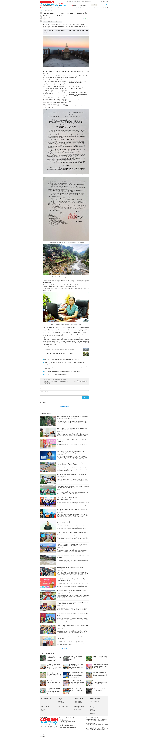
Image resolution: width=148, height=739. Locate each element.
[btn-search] (107, 5)
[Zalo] (41, 15)
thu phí (55, 379)
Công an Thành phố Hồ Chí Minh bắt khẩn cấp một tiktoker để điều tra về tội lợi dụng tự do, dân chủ (72, 429)
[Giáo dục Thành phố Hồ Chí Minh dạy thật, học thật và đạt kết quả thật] (48, 513)
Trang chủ (42, 10)
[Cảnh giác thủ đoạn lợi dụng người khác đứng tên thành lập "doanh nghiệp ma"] (48, 479)
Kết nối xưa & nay (61, 702)
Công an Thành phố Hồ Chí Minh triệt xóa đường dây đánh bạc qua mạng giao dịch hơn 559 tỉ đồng (72, 602)
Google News (88, 1)
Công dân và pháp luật (94, 701)
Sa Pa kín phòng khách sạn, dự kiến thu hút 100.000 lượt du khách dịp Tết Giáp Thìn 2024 (65, 367)
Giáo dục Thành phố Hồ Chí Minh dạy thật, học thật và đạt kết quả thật (72, 510)
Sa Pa (65, 379)
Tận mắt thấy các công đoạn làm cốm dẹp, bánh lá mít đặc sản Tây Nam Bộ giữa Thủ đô (53, 674)
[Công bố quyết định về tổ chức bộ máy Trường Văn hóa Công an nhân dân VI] (48, 444)
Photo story (92, 713)
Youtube (78, 1)
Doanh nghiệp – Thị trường (46, 707)
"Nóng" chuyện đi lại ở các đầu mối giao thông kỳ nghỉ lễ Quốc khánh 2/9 (72, 568)
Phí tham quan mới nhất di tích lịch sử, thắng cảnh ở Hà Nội (58, 353)
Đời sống (43, 709)
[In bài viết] (41, 21)
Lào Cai (60, 379)
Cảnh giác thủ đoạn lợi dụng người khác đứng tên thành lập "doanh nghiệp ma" (71, 475)
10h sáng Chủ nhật (77, 709)
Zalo (74, 1)
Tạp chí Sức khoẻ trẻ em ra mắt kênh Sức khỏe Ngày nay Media (72, 532)
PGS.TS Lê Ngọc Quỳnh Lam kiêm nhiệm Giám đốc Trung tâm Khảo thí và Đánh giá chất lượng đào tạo (72, 452)
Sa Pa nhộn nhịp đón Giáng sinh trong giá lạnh (56, 374)
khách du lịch (54, 381)
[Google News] (86, 19)
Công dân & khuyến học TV (95, 707)
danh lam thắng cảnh (64, 381)
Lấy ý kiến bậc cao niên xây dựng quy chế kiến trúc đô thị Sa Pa (61, 359)
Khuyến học (54, 7)
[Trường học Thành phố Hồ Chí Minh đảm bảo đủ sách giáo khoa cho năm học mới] (48, 629)
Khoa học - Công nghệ (88, 7)
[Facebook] (41, 13)
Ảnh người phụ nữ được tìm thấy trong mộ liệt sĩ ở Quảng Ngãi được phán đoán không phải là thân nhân (72, 417)
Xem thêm (64, 648)
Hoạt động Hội (60, 699)
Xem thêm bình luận (64, 406)
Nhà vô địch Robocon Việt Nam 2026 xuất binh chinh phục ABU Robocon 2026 (72, 637)
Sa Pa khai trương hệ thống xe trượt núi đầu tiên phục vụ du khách (62, 371)
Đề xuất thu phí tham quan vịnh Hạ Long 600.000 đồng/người (59, 349)
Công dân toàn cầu (78, 702)
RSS (41, 726)
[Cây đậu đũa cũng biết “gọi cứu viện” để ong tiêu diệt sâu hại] (89, 658)
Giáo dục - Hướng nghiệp (79, 701)
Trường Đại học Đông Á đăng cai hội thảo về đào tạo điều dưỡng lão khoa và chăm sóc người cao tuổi (73, 487)
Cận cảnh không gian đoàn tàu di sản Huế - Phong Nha (53, 681)
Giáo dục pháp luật (70, 7)
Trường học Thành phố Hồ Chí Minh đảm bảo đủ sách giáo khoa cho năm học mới (72, 626)
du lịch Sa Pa (47, 381)
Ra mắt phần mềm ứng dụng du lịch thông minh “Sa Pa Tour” (77, 87)
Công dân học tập (62, 7)
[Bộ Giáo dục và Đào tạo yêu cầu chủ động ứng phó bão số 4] (66, 658)
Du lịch (42, 710)
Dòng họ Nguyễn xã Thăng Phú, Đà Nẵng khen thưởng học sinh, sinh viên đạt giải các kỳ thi (76, 666)
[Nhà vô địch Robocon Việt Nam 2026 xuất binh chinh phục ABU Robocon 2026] (48, 641)
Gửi (85, 397)
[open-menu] (107, 8)
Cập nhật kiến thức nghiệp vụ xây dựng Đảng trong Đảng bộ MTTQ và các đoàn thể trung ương (72, 579)
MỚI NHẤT (75, 5)
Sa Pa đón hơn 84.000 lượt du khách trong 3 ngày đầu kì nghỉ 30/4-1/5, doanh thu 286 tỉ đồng (65, 363)
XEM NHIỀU (83, 5)
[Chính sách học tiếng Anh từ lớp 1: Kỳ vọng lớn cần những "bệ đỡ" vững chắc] (66, 683)
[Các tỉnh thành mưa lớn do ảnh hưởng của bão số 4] (89, 691)
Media (104, 7)
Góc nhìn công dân (98, 7)
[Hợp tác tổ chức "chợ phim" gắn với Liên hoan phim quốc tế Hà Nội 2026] (48, 618)
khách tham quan (48, 379)
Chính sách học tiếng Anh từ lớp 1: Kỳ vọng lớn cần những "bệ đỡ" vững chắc (76, 682)
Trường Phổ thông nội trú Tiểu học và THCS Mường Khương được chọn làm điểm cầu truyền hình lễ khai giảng (72, 545)
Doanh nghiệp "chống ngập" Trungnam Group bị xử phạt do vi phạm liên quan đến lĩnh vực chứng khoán (72, 463)
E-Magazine (92, 710)
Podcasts (92, 709)
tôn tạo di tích (47, 383)
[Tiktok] (54, 727)
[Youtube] (51, 727)
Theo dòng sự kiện (46, 7)
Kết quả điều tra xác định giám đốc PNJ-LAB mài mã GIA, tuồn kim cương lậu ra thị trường (72, 521)
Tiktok (83, 1)
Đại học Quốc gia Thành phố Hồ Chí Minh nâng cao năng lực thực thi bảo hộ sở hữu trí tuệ (71, 498)
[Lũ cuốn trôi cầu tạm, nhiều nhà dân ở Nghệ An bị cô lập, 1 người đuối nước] (48, 560)
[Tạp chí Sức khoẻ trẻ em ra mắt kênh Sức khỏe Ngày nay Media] (48, 537)
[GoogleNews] (57, 727)
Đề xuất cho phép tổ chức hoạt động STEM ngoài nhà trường (76, 690)
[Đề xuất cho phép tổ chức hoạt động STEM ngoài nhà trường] (66, 691)
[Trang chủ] (40, 7)
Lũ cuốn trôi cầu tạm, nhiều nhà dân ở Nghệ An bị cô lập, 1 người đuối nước (73, 556)
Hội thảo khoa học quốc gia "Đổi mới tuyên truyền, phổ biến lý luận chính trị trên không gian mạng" (72, 591)
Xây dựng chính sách (94, 699)
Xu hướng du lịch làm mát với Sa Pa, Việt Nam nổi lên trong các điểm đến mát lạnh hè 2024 (78, 94)
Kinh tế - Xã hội (79, 7)
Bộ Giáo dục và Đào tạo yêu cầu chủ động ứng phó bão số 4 (76, 658)
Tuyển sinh (76, 699)
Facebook (69, 1)
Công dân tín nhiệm (78, 707)
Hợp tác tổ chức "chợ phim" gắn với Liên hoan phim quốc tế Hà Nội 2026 (72, 614)
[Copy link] (41, 18)
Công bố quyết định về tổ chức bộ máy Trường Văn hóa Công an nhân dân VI (73, 440)
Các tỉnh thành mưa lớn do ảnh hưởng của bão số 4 (99, 689)
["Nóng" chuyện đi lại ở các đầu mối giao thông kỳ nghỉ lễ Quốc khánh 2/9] (48, 571)
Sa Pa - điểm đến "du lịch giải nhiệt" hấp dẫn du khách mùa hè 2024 (78, 81)
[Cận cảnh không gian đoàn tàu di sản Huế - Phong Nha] (43, 683)
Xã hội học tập (60, 701)
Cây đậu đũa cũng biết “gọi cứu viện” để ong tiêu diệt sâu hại (100, 657)
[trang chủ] (53, 3)
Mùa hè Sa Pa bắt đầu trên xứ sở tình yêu (78, 100)
